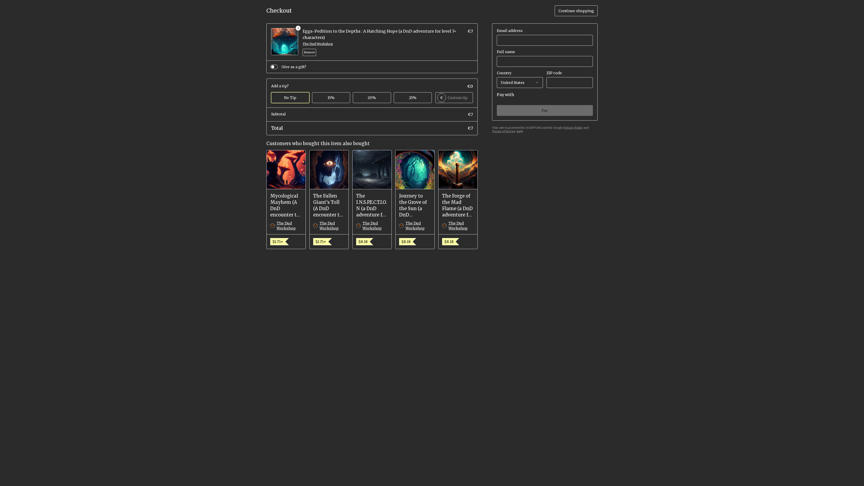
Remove (309, 52)
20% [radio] (372, 97)
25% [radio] (412, 97)
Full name (506, 52)
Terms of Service (503, 131)
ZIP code (554, 73)
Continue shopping (576, 11)
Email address (510, 30)
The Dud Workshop (318, 44)
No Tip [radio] (290, 97)
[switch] (274, 67)
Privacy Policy (573, 127)
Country (504, 73)
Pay (545, 110)
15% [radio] (331, 97)
